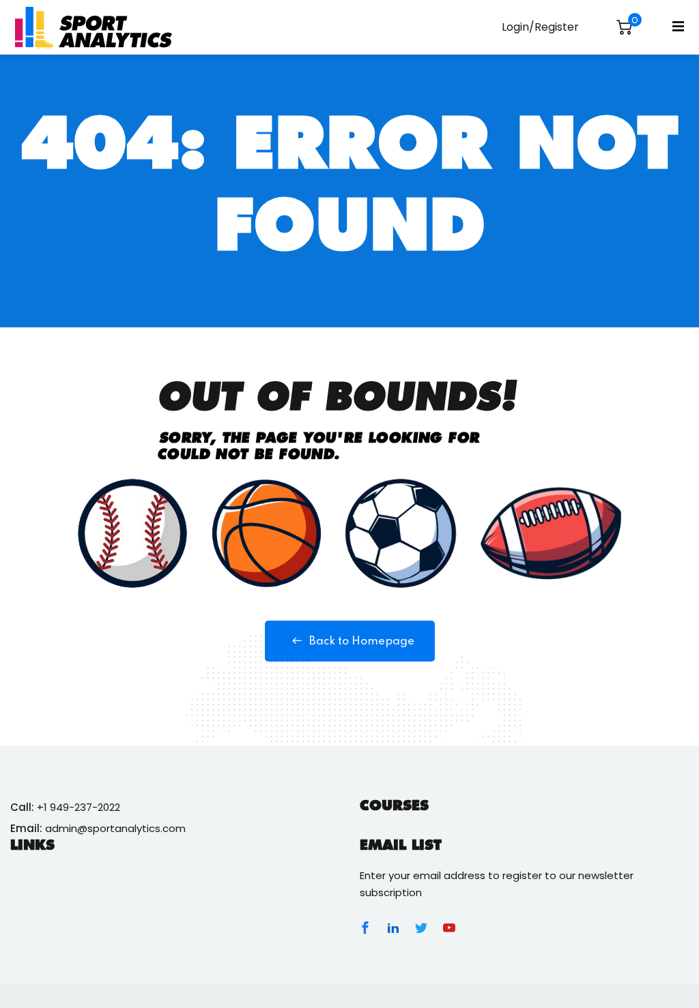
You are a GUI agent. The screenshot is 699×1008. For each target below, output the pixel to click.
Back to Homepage (361, 641)
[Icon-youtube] (449, 927)
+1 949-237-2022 (78, 807)
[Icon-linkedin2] (393, 927)
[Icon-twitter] (421, 927)
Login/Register (540, 27)
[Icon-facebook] (365, 927)
